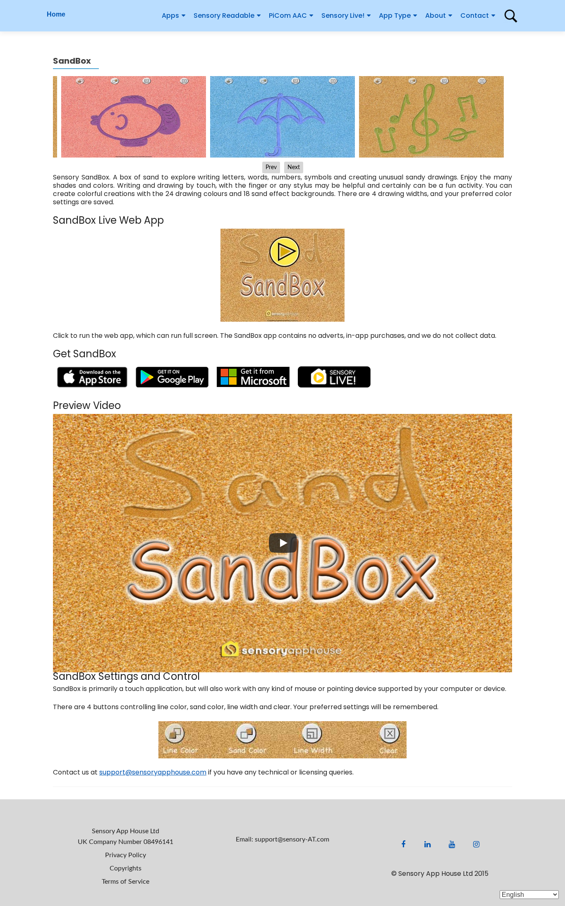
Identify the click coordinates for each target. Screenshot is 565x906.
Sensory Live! (342, 15)
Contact (474, 15)
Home (56, 14)
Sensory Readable (224, 15)
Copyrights (125, 868)
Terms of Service (125, 881)
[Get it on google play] (172, 376)
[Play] (282, 543)
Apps (170, 15)
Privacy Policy (125, 855)
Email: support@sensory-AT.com (282, 839)
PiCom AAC (288, 15)
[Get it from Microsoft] (253, 376)
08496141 (158, 842)
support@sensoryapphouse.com (152, 772)
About (435, 15)
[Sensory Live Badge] (334, 376)
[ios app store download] (92, 376)
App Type (395, 15)
